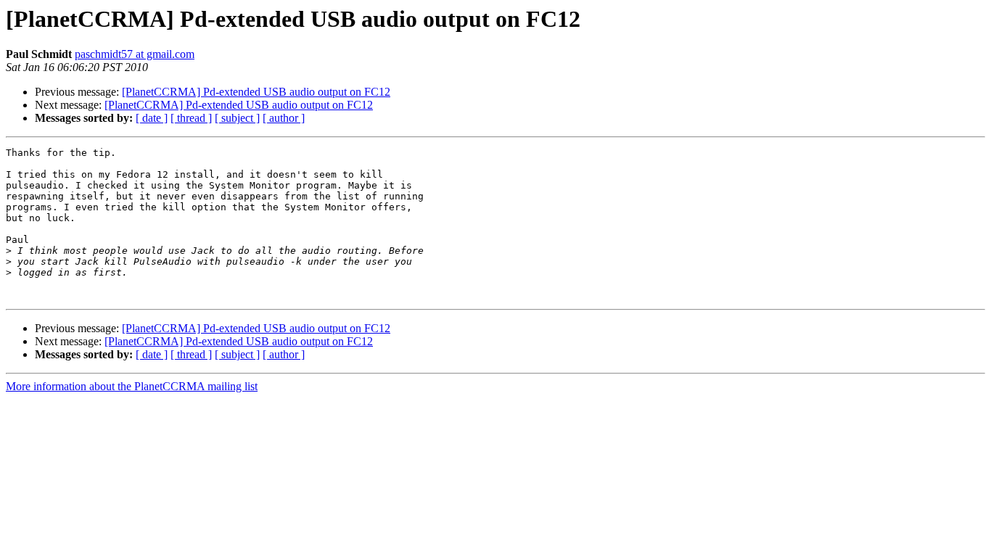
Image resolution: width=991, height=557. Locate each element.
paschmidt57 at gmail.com (134, 54)
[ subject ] (237, 118)
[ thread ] (191, 118)
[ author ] (284, 118)
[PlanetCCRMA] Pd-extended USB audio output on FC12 (256, 92)
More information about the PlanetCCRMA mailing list (132, 386)
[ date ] (152, 118)
